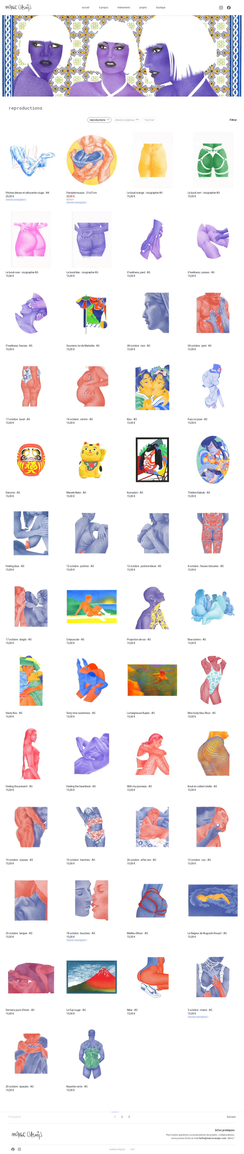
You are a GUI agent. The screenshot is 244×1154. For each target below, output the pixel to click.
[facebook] (229, 7)
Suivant (231, 1116)
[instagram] (221, 7)
